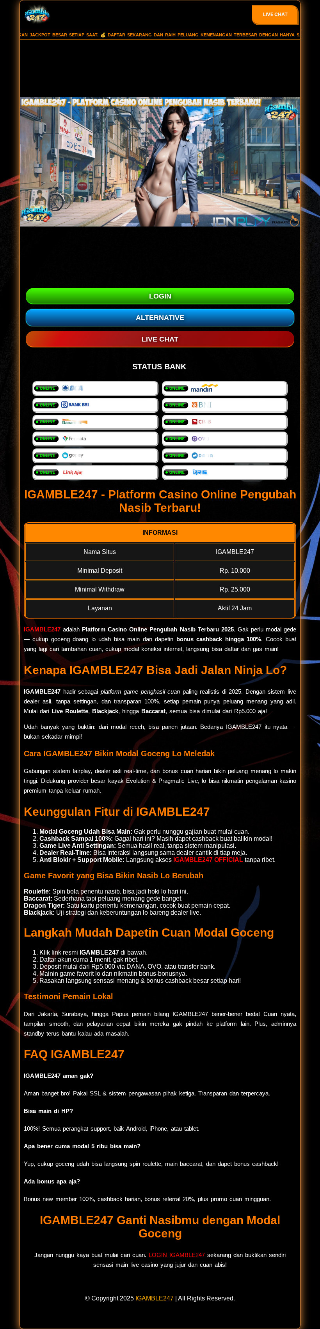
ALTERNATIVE (160, 318)
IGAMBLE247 (42, 629)
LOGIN (160, 296)
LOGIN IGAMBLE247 (177, 1255)
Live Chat (275, 14)
